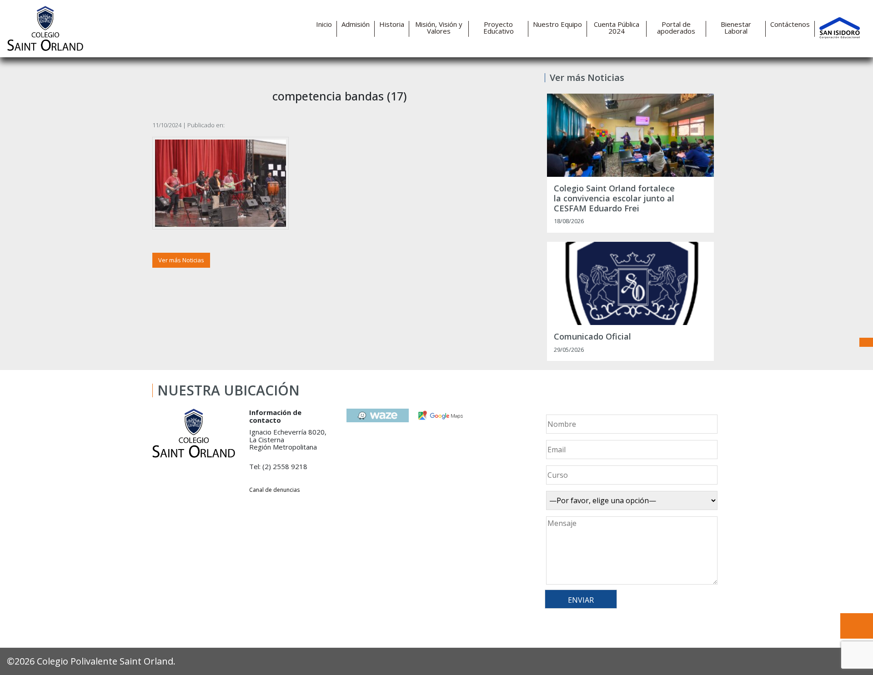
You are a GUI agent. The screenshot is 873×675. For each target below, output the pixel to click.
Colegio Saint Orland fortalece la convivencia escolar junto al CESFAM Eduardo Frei (614, 198)
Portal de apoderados (676, 28)
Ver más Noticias (181, 260)
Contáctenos (790, 24)
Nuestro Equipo (557, 24)
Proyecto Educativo (498, 28)
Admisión (355, 24)
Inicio (324, 24)
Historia (391, 24)
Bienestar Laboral (736, 28)
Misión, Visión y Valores (438, 28)
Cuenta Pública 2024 (616, 28)
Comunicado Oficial (592, 337)
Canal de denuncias (274, 490)
